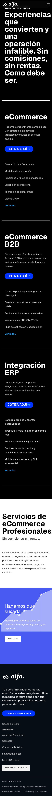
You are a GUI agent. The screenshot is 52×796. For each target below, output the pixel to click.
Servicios (7, 729)
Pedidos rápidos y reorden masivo (24, 313)
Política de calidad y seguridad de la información (24, 786)
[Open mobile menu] (48, 4)
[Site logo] (10, 4)
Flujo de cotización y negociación (23, 327)
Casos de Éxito (10, 724)
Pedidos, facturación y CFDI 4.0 (22, 441)
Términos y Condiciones (35, 791)
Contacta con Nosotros (18, 713)
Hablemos (13, 639)
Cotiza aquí (17, 149)
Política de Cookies (11, 791)
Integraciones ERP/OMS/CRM (22, 320)
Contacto (7, 740)
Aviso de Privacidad (13, 735)
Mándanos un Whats (16, 768)
